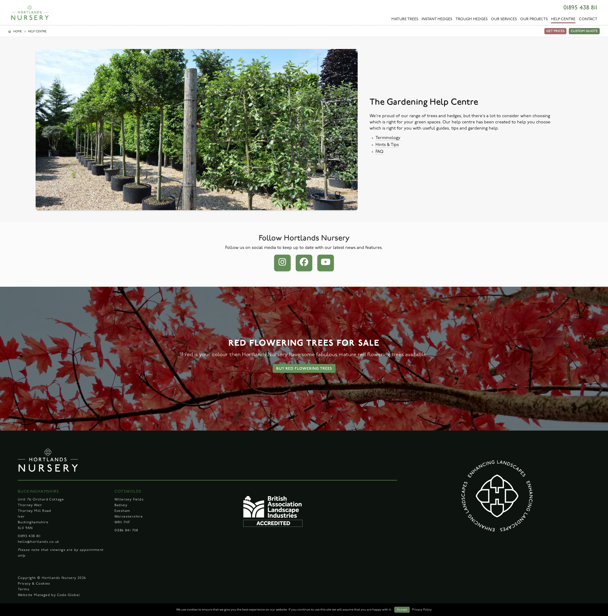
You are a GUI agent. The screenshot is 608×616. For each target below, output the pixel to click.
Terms (23, 589)
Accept (402, 609)
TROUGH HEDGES (472, 19)
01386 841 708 (126, 530)
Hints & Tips (387, 145)
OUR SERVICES (504, 19)
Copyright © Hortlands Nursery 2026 (52, 578)
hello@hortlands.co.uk (38, 542)
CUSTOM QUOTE (584, 31)
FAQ (379, 152)
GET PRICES (555, 31)
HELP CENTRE (563, 19)
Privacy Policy (422, 609)
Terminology (387, 138)
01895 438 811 (580, 7)
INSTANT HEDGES (437, 19)
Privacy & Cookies (34, 584)
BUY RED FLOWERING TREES (304, 368)
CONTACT (588, 19)
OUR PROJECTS (534, 19)
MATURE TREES (404, 19)
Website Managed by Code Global (49, 595)
